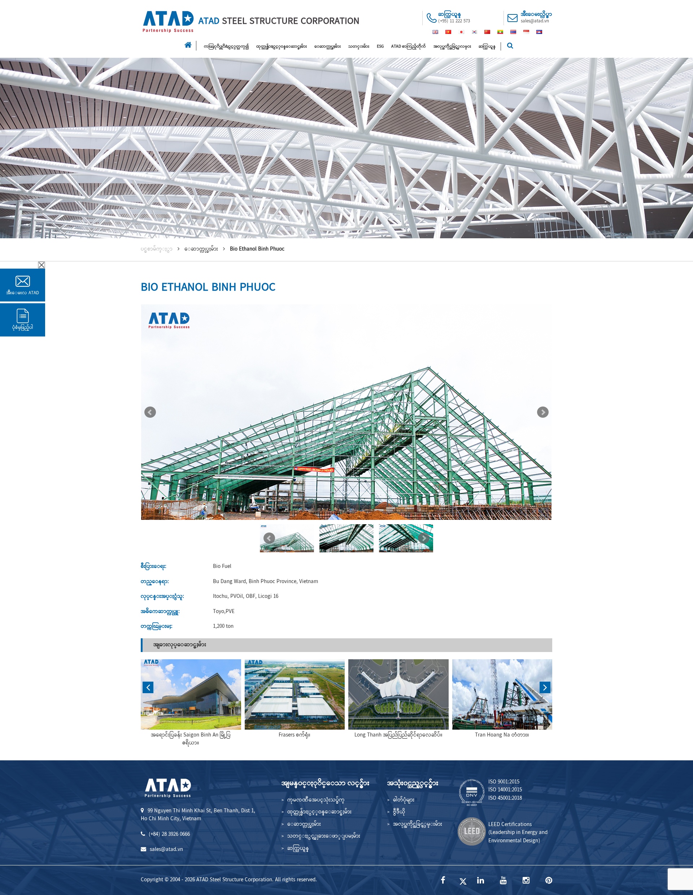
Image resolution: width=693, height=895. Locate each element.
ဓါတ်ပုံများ (403, 800)
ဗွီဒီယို (399, 812)
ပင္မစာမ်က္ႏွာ (157, 249)
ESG (380, 46)
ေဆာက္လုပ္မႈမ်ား (327, 46)
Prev (150, 412)
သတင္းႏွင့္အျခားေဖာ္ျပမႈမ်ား (323, 836)
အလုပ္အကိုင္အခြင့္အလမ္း (452, 46)
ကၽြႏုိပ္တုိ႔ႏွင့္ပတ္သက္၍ (226, 46)
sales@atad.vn (535, 21)
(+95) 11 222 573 (454, 21)
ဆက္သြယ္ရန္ (487, 46)
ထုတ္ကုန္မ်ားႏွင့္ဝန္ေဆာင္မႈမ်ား (281, 46)
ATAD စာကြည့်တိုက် (408, 46)
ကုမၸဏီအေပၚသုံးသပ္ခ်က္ (316, 800)
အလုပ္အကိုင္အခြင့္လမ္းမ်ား (417, 824)
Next (543, 412)
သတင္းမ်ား (358, 46)
